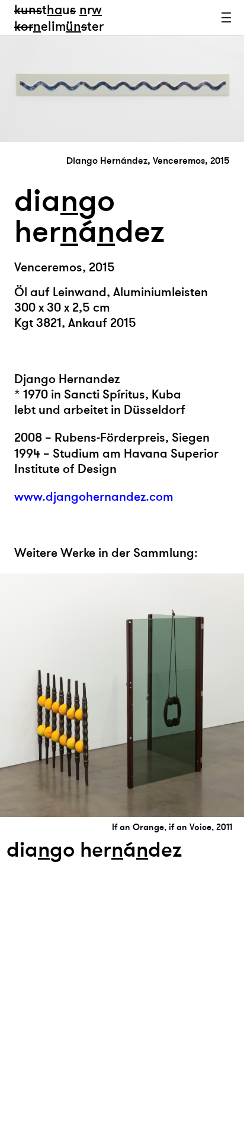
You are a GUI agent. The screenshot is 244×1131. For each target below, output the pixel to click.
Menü (226, 17)
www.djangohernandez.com (94, 497)
